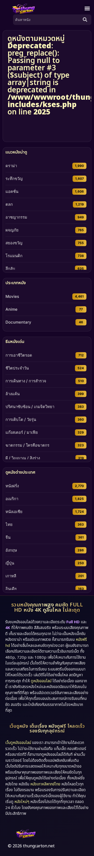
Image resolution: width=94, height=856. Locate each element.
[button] (87, 8)
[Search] (86, 19)
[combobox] (47, 19)
